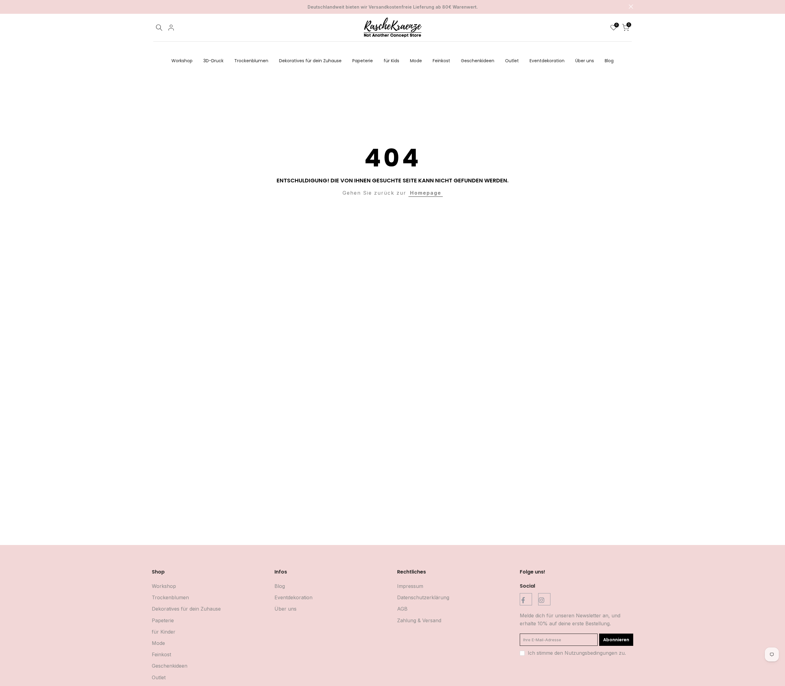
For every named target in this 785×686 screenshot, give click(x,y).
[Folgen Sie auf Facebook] (526, 599)
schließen (154, 6)
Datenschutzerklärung (423, 597)
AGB (402, 609)
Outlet (512, 61)
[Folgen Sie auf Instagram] (544, 599)
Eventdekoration (547, 61)
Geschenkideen (477, 61)
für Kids (391, 61)
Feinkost (441, 61)
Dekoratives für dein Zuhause (310, 61)
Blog (609, 61)
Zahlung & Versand (419, 620)
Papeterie (362, 61)
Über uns (584, 61)
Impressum (410, 586)
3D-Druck (213, 61)
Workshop (182, 61)
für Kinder (163, 632)
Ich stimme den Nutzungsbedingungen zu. (577, 653)
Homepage (425, 193)
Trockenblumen (251, 61)
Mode (416, 61)
